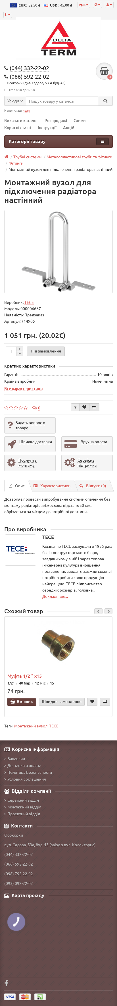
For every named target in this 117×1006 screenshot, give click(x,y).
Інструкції (47, 127)
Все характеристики (23, 388)
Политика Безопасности (29, 772)
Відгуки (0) (96, 485)
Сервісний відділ (23, 799)
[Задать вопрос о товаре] (75, 407)
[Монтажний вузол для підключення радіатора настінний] (58, 251)
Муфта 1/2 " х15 (24, 676)
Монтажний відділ (24, 806)
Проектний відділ (23, 813)
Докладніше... (55, 596)
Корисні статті (17, 127)
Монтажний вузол (30, 725)
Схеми (80, 120)
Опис (20, 485)
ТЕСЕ (53, 725)
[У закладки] (84, 407)
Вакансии (16, 758)
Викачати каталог (21, 120)
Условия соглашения (26, 778)
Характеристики (55, 485)
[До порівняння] (94, 407)
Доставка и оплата (24, 765)
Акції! (68, 127)
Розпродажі (56, 120)
